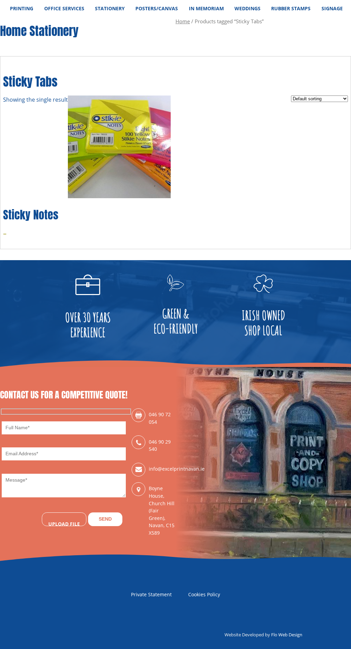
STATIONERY (110, 8)
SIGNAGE (332, 8)
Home (183, 21)
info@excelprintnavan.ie (162, 469)
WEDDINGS (247, 8)
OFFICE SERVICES (64, 8)
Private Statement (151, 594)
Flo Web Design (286, 635)
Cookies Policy (204, 594)
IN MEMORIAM (206, 8)
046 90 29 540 (160, 445)
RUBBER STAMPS (291, 8)
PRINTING (21, 8)
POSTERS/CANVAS (156, 8)
